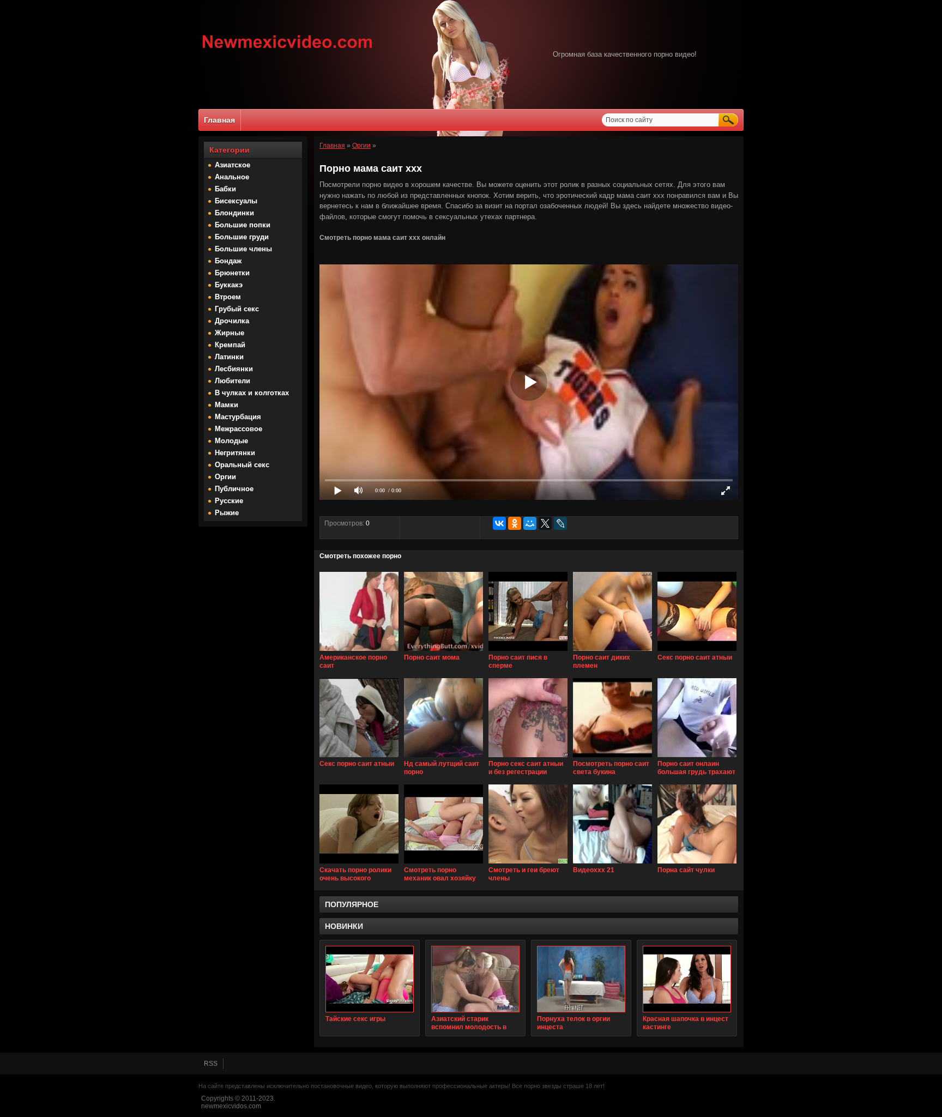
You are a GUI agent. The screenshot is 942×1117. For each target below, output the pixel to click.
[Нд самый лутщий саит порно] (443, 758)
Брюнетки (232, 273)
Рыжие (227, 513)
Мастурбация (238, 417)
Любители (232, 381)
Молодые (231, 441)
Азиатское (232, 165)
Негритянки (235, 453)
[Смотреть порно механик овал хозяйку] (443, 864)
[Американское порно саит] (358, 651)
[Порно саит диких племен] (612, 651)
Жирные (229, 333)
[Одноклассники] (514, 523)
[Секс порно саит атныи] (696, 651)
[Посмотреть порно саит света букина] (612, 758)
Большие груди (242, 237)
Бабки (225, 189)
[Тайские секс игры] (369, 979)
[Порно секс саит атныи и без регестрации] (527, 758)
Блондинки (234, 213)
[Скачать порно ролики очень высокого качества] (358, 864)
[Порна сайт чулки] (696, 864)
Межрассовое (238, 429)
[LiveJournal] (560, 523)
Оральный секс (242, 465)
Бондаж (228, 261)
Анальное (232, 177)
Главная (219, 120)
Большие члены (243, 249)
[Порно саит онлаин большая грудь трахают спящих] (696, 758)
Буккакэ (229, 285)
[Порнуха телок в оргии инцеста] (581, 979)
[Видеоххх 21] (612, 864)
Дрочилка (232, 321)
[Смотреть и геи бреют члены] (527, 864)
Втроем (228, 297)
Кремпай (230, 345)
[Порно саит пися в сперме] (527, 651)
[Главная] (287, 49)
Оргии (225, 477)
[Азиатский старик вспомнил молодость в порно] (475, 979)
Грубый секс (237, 309)
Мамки (226, 405)
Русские (229, 501)
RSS (211, 1063)
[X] (545, 523)
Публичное (234, 489)
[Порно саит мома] (443, 651)
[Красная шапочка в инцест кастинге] (687, 979)
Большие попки (242, 225)
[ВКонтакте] (499, 523)
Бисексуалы (236, 201)
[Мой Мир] (529, 523)
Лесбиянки (234, 369)
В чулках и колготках (252, 393)
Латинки (229, 357)
